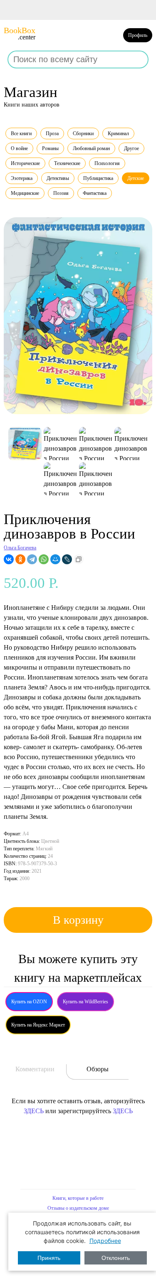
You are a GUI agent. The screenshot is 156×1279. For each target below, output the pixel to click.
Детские (135, 178)
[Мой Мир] (55, 559)
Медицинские (25, 193)
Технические (67, 163)
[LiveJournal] (67, 559)
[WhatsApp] (44, 559)
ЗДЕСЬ (34, 1110)
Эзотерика (21, 178)
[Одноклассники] (20, 559)
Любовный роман (91, 148)
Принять (48, 1258)
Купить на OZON (29, 1002)
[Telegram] (32, 559)
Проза (52, 133)
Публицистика (98, 178)
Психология (107, 163)
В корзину (78, 919)
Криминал (118, 133)
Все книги (21, 133)
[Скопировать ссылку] (79, 559)
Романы (50, 148)
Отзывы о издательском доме (78, 1208)
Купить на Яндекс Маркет (38, 1025)
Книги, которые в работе (78, 1198)
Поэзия (61, 193)
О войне (19, 148)
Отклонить (116, 1258)
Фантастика (94, 193)
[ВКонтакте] (9, 559)
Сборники (83, 133)
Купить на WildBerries (85, 1002)
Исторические (25, 163)
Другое (131, 148)
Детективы (58, 178)
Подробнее (105, 1240)
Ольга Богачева (20, 548)
